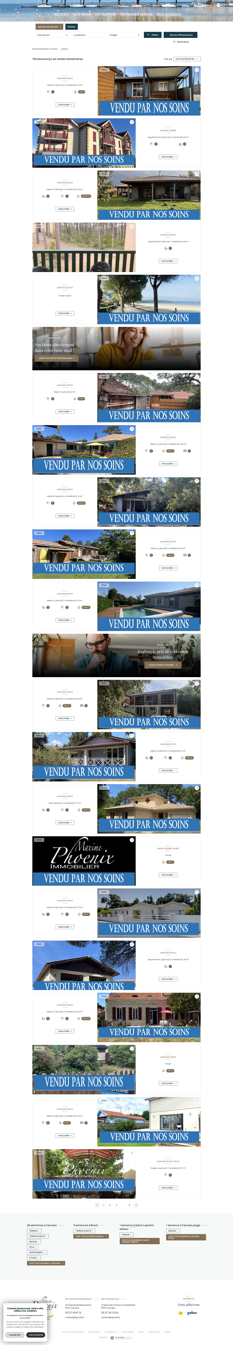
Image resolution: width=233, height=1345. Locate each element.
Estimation (105, 14)
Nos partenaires (110, 1332)
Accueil (61, 14)
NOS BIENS (82, 14)
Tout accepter (36, 1335)
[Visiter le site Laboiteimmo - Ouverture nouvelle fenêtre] (120, 1338)
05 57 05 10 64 (110, 1312)
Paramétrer (15, 1335)
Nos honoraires (94, 1332)
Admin (141, 1332)
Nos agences (169, 14)
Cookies (167, 1332)
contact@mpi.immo (74, 1317)
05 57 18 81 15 (73, 1312)
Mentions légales (127, 1332)
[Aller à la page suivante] (136, 1205)
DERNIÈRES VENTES (137, 14)
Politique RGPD (154, 1332)
